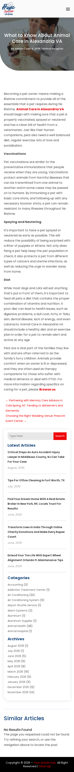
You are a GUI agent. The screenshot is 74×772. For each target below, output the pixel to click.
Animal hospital (52, 48)
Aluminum (14, 616)
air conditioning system (23, 600)
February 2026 (17, 677)
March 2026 (15, 672)
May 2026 (14, 661)
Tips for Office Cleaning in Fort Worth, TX (36, 480)
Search (60, 436)
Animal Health (17, 626)
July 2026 (14, 651)
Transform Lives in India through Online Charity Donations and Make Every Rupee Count (36, 532)
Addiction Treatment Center (27, 590)
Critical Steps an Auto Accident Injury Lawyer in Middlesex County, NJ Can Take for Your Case (36, 457)
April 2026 (14, 666)
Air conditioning (18, 595)
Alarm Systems (18, 610)
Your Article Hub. (45, 763)
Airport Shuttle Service (22, 605)
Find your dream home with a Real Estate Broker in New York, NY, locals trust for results (36, 503)
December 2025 (18, 687)
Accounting (15, 585)
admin (19, 48)
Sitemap (45, 766)
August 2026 (16, 646)
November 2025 (18, 692)
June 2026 (14, 656)
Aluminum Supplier (20, 621)
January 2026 (16, 682)
